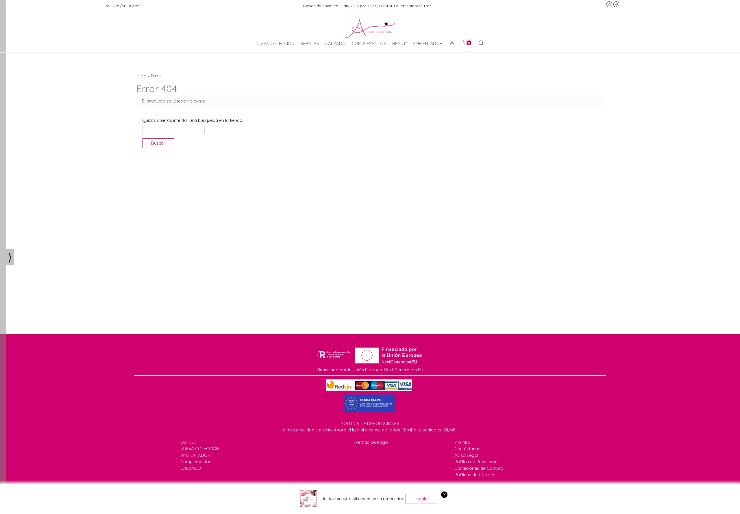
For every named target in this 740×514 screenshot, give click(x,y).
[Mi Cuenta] (452, 43)
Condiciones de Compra (478, 468)
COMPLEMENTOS (369, 43)
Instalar (422, 499)
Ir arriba (462, 442)
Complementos (195, 461)
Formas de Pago (371, 442)
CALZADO (335, 43)
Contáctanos (467, 448)
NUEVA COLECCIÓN (275, 43)
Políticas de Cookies (474, 474)
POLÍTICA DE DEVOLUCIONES (370, 423)
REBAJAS (309, 43)
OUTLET (188, 442)
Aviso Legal (466, 455)
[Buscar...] (480, 43)
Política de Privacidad (475, 461)
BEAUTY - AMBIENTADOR (417, 43)
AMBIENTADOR (195, 455)
